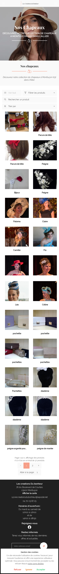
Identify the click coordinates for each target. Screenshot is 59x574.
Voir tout (10, 93)
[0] (20, 466)
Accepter (41, 569)
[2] (39, 466)
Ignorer (28, 569)
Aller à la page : (27, 472)
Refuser (17, 569)
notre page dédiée (36, 564)
